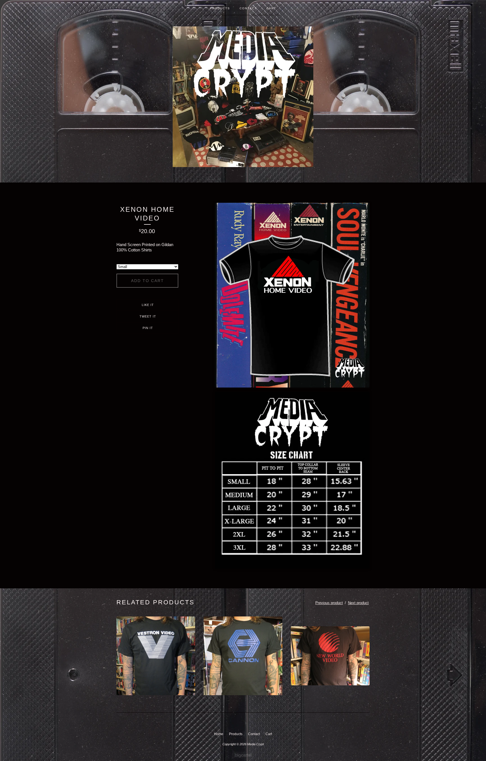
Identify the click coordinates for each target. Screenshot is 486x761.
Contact (248, 8)
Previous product (329, 603)
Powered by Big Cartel (243, 755)
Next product (358, 603)
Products (220, 8)
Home (218, 734)
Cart (271, 8)
